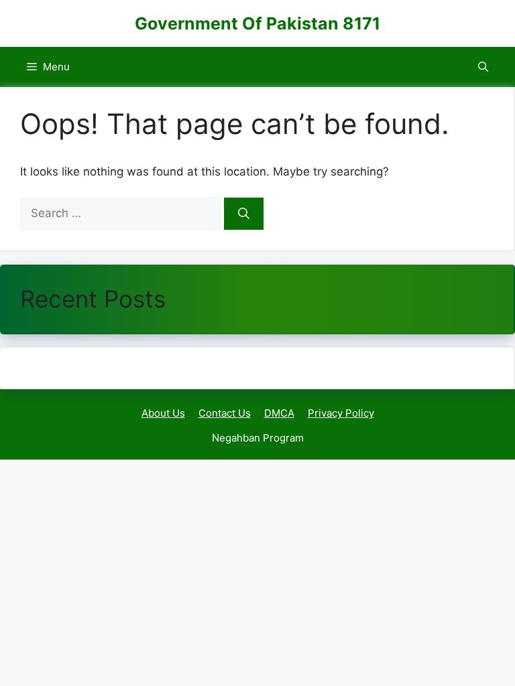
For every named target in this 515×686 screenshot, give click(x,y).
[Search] (244, 214)
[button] (483, 67)
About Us (163, 413)
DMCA (279, 413)
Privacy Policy (341, 413)
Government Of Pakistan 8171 (257, 23)
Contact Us (224, 413)
